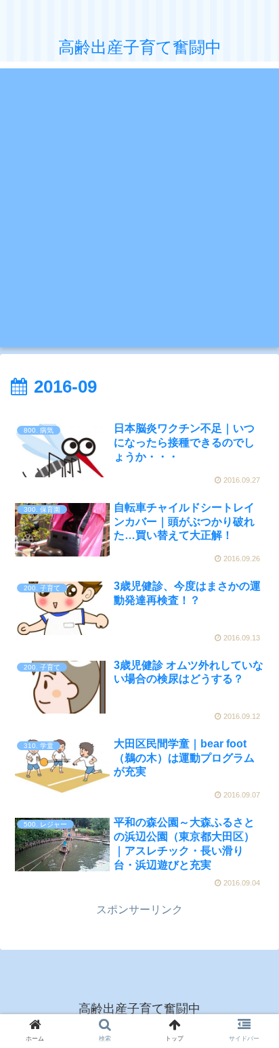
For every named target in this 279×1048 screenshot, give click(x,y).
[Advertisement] (139, 207)
